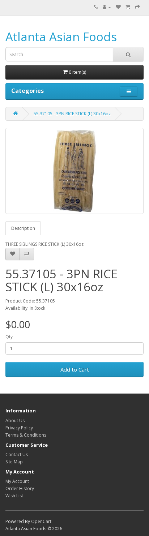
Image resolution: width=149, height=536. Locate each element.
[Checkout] (137, 7)
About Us (15, 420)
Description (23, 228)
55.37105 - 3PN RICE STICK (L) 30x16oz (72, 114)
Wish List (14, 496)
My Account (17, 481)
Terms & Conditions (25, 435)
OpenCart (41, 521)
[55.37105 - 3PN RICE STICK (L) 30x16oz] (74, 171)
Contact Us (16, 454)
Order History (19, 488)
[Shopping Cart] (127, 7)
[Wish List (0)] (118, 7)
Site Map (14, 462)
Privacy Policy (19, 428)
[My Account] (107, 7)
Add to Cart (74, 369)
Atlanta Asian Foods (61, 37)
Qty (9, 337)
